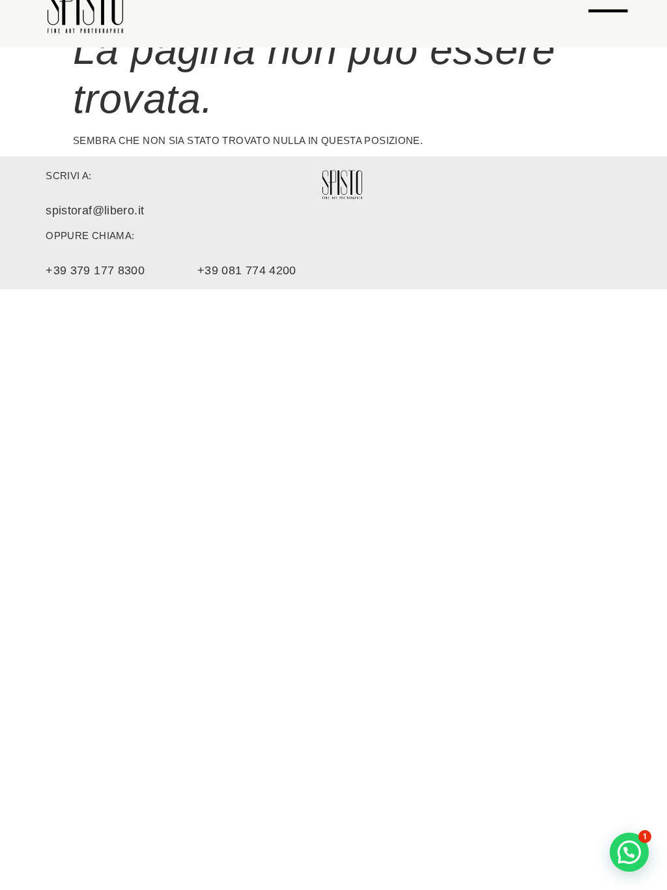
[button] (629, 852)
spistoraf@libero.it (95, 210)
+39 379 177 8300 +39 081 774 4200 (171, 270)
